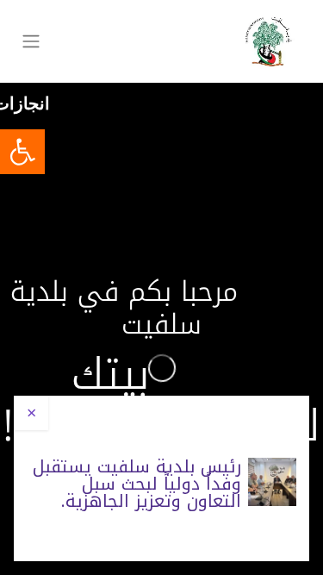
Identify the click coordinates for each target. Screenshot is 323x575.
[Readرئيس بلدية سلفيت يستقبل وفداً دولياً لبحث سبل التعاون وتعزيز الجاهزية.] (272, 482)
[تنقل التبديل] (31, 41)
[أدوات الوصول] (22, 151)
